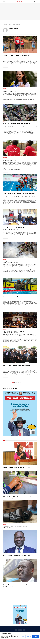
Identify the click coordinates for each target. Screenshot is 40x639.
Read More (5, 68)
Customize (22, 636)
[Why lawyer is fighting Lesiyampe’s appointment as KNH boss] (20, 570)
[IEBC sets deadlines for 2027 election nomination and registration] (20, 482)
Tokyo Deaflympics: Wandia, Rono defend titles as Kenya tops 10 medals (19, 193)
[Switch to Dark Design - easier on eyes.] (34, 1)
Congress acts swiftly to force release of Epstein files (14, 331)
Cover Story (5, 157)
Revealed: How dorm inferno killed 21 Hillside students (15, 227)
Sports (4, 191)
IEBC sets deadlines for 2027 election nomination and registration (17, 496)
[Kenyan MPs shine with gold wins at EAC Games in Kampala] (20, 44)
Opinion (4, 121)
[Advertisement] (20, 11)
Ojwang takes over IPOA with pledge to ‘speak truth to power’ (16, 555)
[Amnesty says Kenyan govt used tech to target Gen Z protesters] (20, 250)
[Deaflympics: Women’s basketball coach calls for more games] (20, 286)
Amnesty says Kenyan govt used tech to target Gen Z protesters (17, 261)
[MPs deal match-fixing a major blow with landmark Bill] (20, 511)
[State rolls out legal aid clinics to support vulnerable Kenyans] (20, 354)
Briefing (4, 88)
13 (10, 382)
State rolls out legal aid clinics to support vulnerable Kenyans (16, 365)
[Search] (36, 1)
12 (8, 382)
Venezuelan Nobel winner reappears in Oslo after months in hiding (17, 90)
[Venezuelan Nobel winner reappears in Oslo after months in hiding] (20, 79)
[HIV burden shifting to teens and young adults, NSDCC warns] (20, 148)
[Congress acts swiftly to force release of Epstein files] (20, 320)
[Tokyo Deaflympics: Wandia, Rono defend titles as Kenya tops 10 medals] (20, 182)
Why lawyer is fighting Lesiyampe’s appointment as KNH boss (16, 584)
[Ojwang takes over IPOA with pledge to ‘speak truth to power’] (20, 541)
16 (16, 382)
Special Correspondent (13, 28)
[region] (20, 635)
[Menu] (4, 1)
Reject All (29, 636)
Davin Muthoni (6, 498)
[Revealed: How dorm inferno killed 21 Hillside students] (20, 217)
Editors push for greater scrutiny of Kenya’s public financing (16, 467)
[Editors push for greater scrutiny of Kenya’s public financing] (20, 453)
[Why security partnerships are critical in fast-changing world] (20, 112)
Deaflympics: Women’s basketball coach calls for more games (16, 296)
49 (20, 382)
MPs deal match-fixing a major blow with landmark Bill (15, 526)
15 (14, 382)
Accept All (35, 636)
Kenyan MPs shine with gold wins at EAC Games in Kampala (16, 55)
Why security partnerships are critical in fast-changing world (16, 123)
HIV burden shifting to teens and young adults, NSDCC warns (16, 159)
